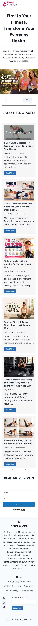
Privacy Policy (11, 590)
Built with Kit (19, 509)
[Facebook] (4, 598)
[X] (4, 603)
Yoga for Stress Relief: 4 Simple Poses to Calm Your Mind (17, 325)
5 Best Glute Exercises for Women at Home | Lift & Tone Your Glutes (18, 146)
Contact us (29, 586)
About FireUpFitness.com (19, 581)
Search (27, 100)
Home (19, 577)
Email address (19, 597)
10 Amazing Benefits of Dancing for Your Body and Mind (17, 264)
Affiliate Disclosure (12, 586)
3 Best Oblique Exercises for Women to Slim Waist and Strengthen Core (18, 206)
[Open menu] (34, 3)
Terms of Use (26, 590)
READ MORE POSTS (19, 478)
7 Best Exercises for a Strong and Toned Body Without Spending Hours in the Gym (18, 382)
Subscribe (17, 608)
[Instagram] (4, 607)
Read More (10, 173)
